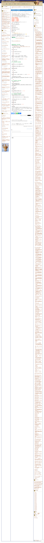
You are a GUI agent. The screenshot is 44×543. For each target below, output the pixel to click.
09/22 (2, 116)
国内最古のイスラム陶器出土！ (38, 423)
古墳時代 (36, 478)
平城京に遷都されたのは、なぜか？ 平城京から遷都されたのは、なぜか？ (38, 74)
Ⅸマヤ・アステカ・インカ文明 (38, 474)
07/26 (2, 125)
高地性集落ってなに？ (37, 197)
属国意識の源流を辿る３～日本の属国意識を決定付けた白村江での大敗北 (38, 64)
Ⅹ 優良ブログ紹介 (37, 477)
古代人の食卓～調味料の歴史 (5, 45)
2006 (36, 510)
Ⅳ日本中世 (36, 469)
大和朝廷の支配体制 (37, 162)
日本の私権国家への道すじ (38, 172)
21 (35, 23)
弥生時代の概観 (36, 449)
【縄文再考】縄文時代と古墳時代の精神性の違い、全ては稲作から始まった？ (38, 252)
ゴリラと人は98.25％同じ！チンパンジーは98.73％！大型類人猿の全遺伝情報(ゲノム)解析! (37, 487)
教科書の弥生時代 (37, 448)
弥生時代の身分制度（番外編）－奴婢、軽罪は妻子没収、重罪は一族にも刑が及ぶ (38, 350)
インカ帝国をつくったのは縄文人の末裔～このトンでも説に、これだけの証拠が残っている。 (6, 35)
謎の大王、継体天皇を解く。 (38, 134)
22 (36, 23)
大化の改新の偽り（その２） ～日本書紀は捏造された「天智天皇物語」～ (38, 128)
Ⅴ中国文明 (36, 470)
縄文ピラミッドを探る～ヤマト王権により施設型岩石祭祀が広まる (38, 301)
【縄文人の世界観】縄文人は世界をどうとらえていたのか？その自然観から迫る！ (6, 23)
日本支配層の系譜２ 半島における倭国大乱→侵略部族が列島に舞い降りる (38, 431)
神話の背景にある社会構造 (37, 440)
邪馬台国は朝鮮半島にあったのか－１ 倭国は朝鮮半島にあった (38, 121)
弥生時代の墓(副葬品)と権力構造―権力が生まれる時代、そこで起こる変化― (38, 250)
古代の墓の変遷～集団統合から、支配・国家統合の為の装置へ (38, 344)
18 (38, 22)
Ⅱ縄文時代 (36, 29)
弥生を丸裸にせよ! (37, 450)
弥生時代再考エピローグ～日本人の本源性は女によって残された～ (38, 54)
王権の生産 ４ (36, 416)
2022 (36, 493)
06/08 (2, 132)
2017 (36, 498)
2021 (36, 494)
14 (35, 22)
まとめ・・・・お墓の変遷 (37, 458)
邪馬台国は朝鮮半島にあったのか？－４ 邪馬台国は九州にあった (38, 94)
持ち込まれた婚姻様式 (37, 334)
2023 (35, 492)
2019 (36, 496)
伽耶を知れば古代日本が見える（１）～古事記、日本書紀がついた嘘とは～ (38, 52)
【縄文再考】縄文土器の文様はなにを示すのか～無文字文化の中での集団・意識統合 (6, 80)
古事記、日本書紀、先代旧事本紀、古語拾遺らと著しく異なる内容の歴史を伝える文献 (38, 90)
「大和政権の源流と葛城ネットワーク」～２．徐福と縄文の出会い (38, 262)
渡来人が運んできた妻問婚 (38, 125)
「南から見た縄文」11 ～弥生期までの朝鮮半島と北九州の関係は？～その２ (38, 393)
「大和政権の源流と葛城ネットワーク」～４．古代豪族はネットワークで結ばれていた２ (38, 257)
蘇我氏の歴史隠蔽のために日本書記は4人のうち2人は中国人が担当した (38, 333)
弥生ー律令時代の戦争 (37, 182)
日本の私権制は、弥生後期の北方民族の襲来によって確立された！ (38, 337)
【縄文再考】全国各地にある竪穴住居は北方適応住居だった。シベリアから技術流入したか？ (6, 64)
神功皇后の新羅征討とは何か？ (38, 131)
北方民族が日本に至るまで (38, 335)
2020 (36, 495)
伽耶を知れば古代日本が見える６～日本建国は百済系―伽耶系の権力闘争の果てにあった (38, 35)
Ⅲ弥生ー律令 (36, 30)
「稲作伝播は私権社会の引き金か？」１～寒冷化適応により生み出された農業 (38, 231)
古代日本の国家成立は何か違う (38, 439)
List (31, 115)
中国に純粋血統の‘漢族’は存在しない (6, 84)
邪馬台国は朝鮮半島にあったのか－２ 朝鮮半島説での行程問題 (38, 110)
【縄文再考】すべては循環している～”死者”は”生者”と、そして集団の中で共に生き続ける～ (6, 59)
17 (37, 22)
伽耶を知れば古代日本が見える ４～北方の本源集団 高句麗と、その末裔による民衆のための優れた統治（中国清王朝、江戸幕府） (38, 43)
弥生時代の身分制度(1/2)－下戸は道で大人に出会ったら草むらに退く (38, 354)
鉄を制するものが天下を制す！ (38, 198)
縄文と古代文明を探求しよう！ (11, 1)
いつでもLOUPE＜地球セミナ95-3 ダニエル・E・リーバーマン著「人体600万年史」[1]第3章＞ (38, 485)
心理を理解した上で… (37, 420)
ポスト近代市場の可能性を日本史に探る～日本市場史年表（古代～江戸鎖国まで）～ (38, 410)
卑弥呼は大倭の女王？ (37, 168)
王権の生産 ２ (36, 76)
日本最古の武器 (37, 215)
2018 (36, 497)
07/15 (2, 129)
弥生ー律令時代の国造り (37, 31)
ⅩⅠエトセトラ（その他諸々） (38, 476)
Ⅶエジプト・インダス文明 (37, 472)
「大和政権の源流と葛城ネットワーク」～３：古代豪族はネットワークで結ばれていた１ (38, 260)
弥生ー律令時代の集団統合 (38, 247)
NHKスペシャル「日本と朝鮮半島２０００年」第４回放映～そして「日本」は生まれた (38, 81)
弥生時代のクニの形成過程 (38, 154)
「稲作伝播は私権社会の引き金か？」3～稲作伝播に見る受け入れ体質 (38, 229)
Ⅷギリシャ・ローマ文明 (37, 473)
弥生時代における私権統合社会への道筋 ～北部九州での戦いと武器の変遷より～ (38, 200)
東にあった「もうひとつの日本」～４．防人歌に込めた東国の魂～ (38, 184)
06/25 (2, 126)
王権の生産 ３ (37, 75)
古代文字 (36, 341)
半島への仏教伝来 (37, 312)
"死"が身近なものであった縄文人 (5, 41)
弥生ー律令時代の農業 (37, 225)
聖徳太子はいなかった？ (37, 143)
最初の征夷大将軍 (37, 187)
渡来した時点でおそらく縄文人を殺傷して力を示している (22, 46)
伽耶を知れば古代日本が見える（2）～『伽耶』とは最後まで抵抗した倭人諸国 (38, 49)
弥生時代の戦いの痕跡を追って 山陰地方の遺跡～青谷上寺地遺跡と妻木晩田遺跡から (38, 194)
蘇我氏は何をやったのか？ (38, 126)
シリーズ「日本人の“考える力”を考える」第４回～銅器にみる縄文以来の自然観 (38, 406)
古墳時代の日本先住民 (37, 248)
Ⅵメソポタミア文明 (37, 471)
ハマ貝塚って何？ (4, 32)
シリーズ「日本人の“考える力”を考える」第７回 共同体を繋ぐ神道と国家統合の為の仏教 (38, 71)
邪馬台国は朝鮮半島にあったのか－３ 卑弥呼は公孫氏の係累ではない (38, 104)
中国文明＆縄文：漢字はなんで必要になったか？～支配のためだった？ (38, 462)
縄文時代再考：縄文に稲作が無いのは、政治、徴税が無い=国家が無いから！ (6, 76)
